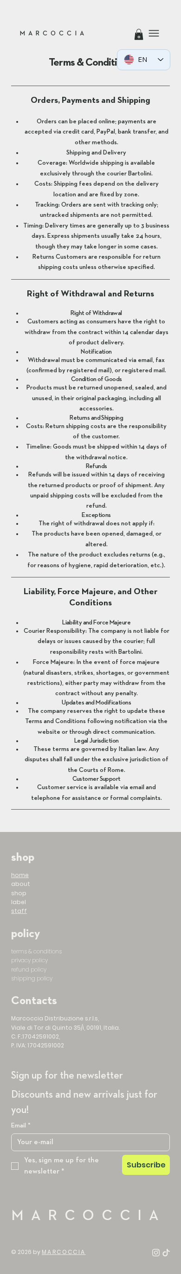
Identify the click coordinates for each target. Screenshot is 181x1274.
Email (21, 1125)
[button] (138, 34)
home (20, 875)
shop (18, 893)
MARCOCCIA (53, 33)
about (20, 884)
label (18, 902)
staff (19, 911)
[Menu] (154, 33)
